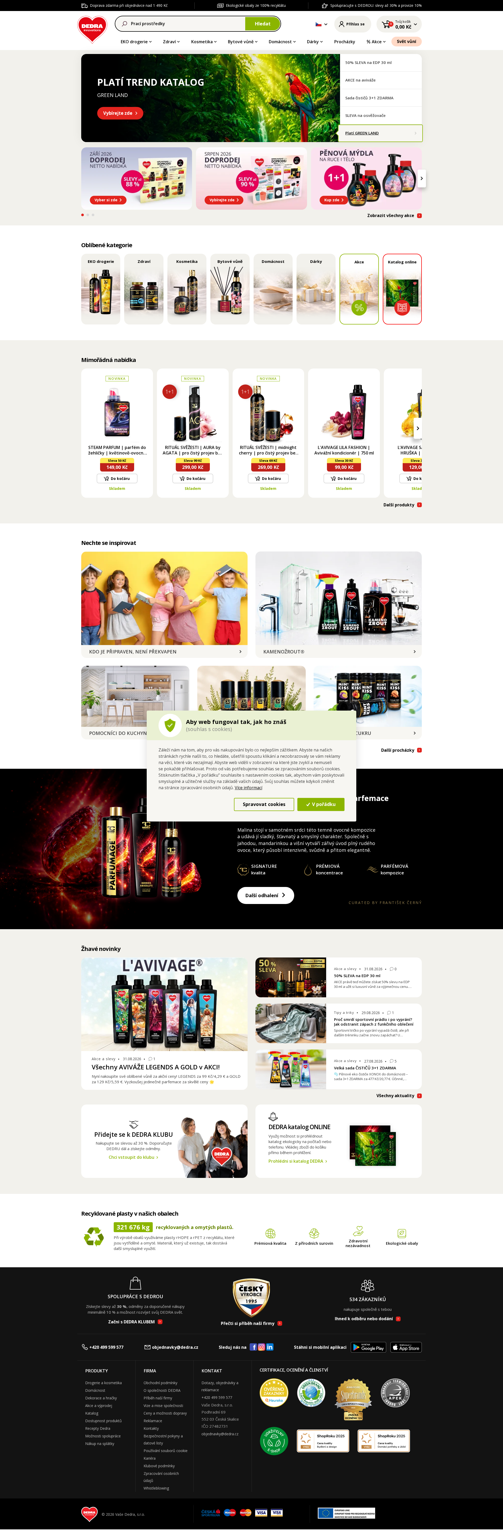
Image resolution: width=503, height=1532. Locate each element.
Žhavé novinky (100, 948)
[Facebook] (253, 1347)
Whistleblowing (156, 1488)
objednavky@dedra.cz (175, 1347)
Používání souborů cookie (166, 1450)
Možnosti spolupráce (103, 1435)
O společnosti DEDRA (162, 1390)
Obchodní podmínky (160, 1382)
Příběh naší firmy (158, 1397)
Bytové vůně (241, 42)
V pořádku (323, 804)
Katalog (91, 1413)
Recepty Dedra (97, 1428)
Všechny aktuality (395, 1095)
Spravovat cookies (264, 804)
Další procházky (397, 750)
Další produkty (399, 504)
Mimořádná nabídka (108, 360)
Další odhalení (261, 895)
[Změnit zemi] (318, 24)
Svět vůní (406, 41)
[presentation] (81, 178)
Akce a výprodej (98, 1405)
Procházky (344, 42)
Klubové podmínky (159, 1465)
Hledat (263, 23)
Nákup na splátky (99, 1443)
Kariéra (150, 1458)
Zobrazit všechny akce (390, 215)
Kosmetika (202, 42)
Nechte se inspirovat (108, 542)
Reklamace (153, 1420)
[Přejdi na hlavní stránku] (92, 29)
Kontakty (151, 1428)
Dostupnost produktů (103, 1420)
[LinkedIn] (270, 1347)
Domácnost (280, 42)
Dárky (313, 42)
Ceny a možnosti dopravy (165, 1413)
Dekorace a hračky (101, 1397)
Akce (377, 42)
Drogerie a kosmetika (103, 1382)
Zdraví (169, 42)
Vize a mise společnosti (163, 1405)
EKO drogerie (134, 42)
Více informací (248, 788)
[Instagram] (261, 1347)
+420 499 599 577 (106, 1347)
